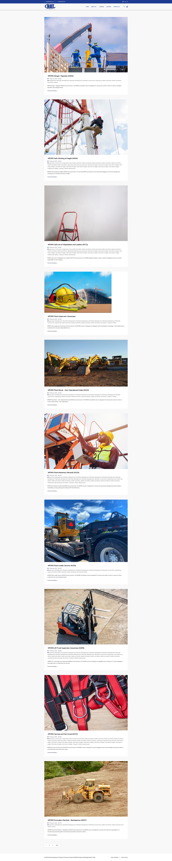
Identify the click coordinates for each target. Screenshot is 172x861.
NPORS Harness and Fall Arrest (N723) (62, 734)
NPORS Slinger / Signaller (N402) (60, 76)
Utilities (56, 82)
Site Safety (50, 82)
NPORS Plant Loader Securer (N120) (61, 565)
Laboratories (70, 165)
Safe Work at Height (93, 165)
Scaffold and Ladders (53, 168)
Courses (101, 6)
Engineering (98, 80)
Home (87, 6)
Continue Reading (51, 90)
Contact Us (116, 6)
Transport (61, 168)
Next (57, 845)
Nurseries (84, 165)
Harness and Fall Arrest (78, 738)
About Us (93, 6)
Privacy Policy (124, 857)
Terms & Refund (114, 857)
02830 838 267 (61, 1)
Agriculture (52, 163)
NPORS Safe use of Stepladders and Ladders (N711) (67, 244)
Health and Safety (106, 80)
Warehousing (72, 168)
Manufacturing (78, 165)
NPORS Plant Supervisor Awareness (61, 316)
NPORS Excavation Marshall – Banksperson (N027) (66, 820)
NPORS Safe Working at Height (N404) (62, 158)
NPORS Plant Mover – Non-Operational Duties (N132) (68, 390)
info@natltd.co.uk (50, 1)
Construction (91, 80)
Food (70, 163)
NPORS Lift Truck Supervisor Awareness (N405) (65, 648)
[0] (127, 6)
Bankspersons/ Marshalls (55, 80)
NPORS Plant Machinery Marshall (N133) (63, 472)
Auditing (108, 6)
